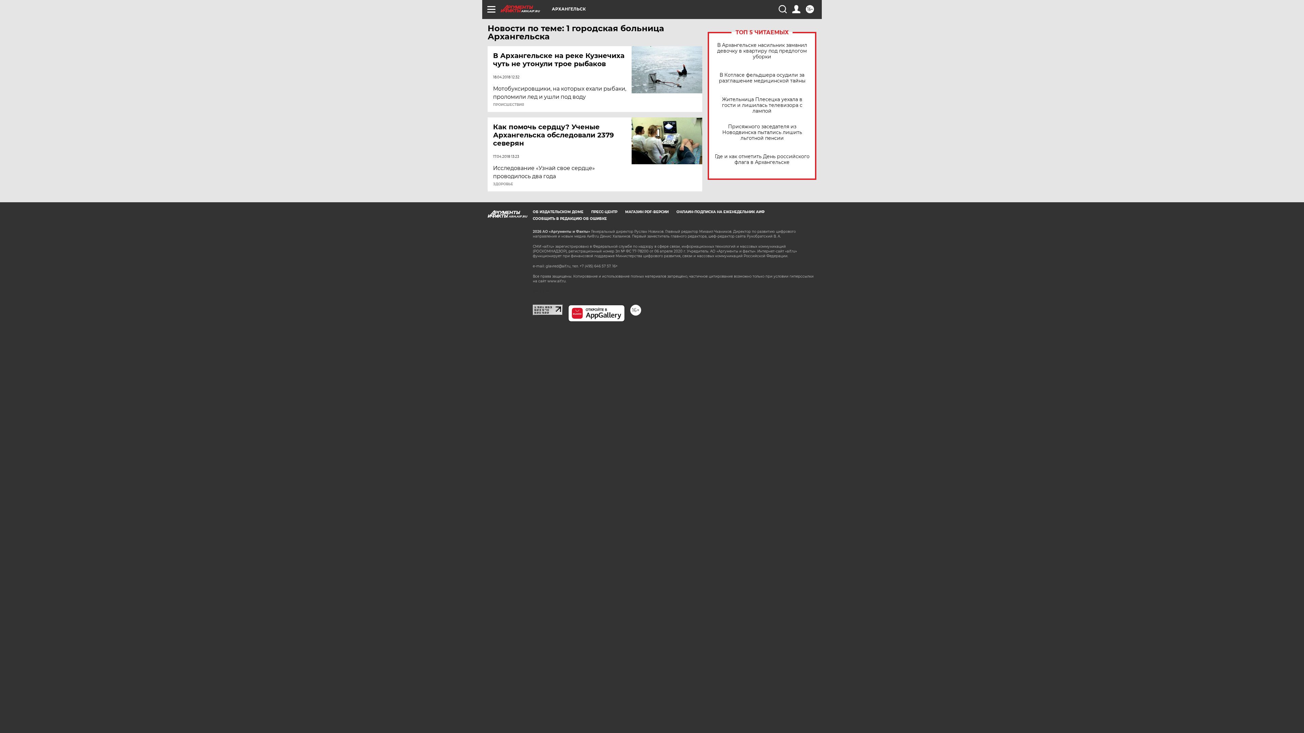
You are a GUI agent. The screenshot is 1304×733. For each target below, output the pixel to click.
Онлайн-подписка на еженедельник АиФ (720, 212)
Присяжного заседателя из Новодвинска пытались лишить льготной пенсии (762, 132)
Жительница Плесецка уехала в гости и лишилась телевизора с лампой (762, 105)
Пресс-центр (604, 212)
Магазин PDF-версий (647, 212)
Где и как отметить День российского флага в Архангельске (762, 159)
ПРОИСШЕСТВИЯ (508, 105)
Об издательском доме (558, 212)
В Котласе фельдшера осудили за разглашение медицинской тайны (762, 78)
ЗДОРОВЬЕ (503, 184)
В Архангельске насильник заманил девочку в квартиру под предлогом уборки (762, 51)
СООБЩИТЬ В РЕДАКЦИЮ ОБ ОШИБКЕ (570, 219)
